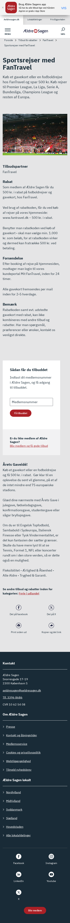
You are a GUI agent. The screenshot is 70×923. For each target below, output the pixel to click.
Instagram (51, 863)
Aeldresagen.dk (11, 19)
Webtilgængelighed (18, 761)
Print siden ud (19, 632)
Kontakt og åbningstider (21, 735)
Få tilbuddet (20, 413)
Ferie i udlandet (29, 593)
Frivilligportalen (57, 19)
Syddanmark (14, 809)
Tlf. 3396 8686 (12, 697)
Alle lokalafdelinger (18, 835)
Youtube (51, 881)
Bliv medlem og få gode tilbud (29, 446)
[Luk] (3, 7)
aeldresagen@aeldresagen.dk (22, 690)
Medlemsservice (16, 744)
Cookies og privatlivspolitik (23, 752)
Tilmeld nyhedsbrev (18, 769)
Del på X (51, 614)
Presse (10, 726)
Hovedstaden (14, 826)
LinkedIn (19, 881)
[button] (61, 137)
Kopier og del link (51, 632)
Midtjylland (13, 801)
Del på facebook (19, 614)
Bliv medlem (35, 910)
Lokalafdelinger (34, 19)
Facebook (18, 863)
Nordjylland (13, 792)
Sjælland (11, 818)
